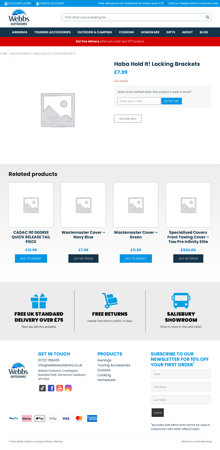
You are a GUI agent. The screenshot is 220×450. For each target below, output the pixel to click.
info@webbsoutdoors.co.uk (60, 365)
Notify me (171, 101)
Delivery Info (127, 118)
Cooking (104, 375)
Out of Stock (83, 258)
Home (4, 53)
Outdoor (104, 370)
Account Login (19, 3)
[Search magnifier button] (207, 17)
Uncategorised (20, 53)
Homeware (106, 380)
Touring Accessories (113, 365)
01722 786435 (48, 360)
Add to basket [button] (31, 258)
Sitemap (58, 441)
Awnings (104, 360)
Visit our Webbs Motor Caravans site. (193, 3)
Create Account (51, 3)
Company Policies (43, 441)
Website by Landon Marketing (196, 441)
